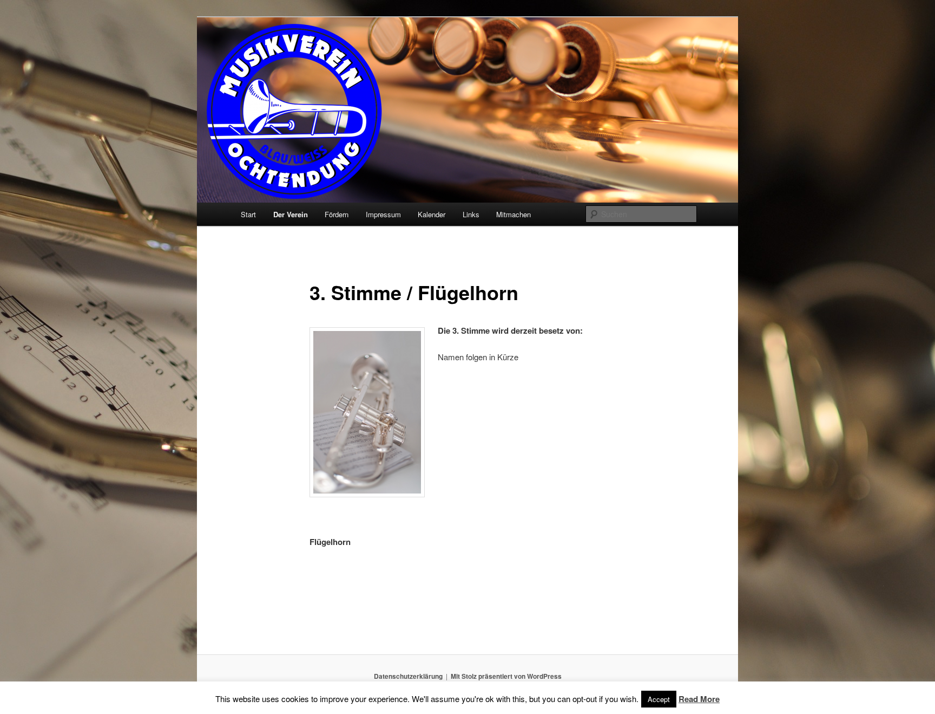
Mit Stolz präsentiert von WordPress (506, 676)
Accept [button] (659, 699)
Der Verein (290, 214)
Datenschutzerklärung (408, 676)
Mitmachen (513, 214)
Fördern (336, 214)
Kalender (431, 214)
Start (248, 214)
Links (471, 214)
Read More (699, 699)
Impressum (383, 214)
